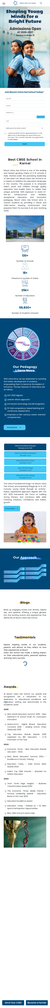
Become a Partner (36, 1002)
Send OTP (40, 117)
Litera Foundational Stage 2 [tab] (25, 454)
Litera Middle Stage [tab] (25, 469)
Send (24, 144)
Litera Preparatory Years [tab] (25, 461)
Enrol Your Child (13, 1002)
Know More (12, 427)
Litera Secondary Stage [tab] (25, 476)
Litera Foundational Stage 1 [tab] (25, 447)
